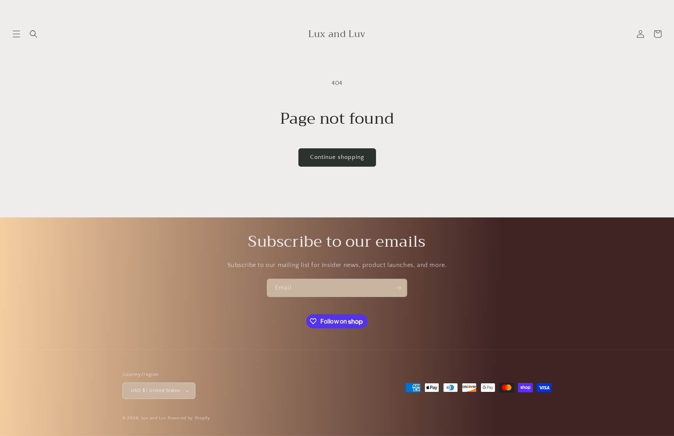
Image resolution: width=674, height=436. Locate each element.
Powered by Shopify (189, 418)
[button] (16, 34)
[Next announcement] (531, 8)
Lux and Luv (154, 418)
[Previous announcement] (142, 8)
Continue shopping (337, 157)
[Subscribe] (398, 288)
